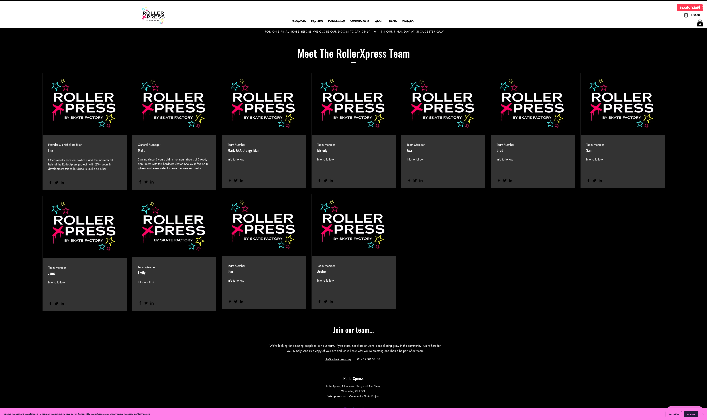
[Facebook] (50, 182)
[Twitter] (56, 182)
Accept (691, 414)
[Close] (702, 414)
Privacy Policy (142, 414)
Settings (674, 414)
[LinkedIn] (62, 182)
